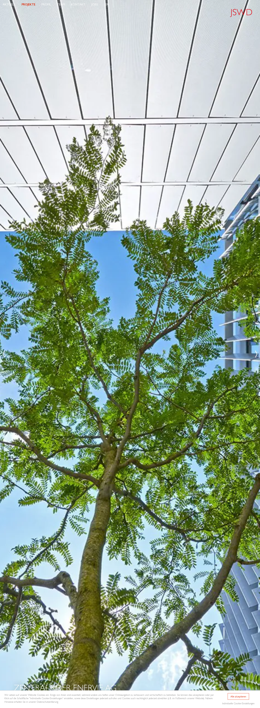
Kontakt (78, 4)
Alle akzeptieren (238, 696)
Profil (46, 4)
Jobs (94, 4)
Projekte (28, 4)
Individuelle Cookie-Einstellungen (238, 703)
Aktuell (9, 4)
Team (61, 4)
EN (107, 4)
